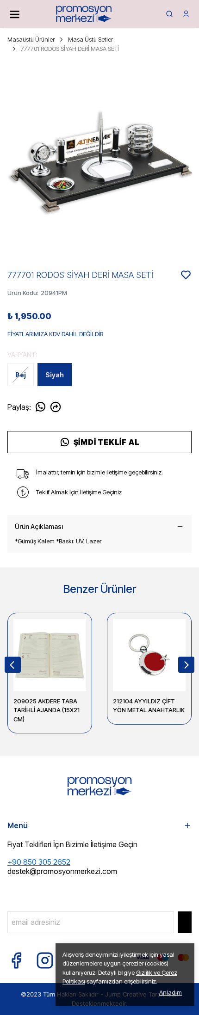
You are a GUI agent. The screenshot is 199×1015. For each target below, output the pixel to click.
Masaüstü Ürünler (31, 39)
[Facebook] (16, 960)
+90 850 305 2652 (38, 862)
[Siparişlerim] (186, 14)
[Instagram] (45, 960)
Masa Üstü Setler (90, 39)
